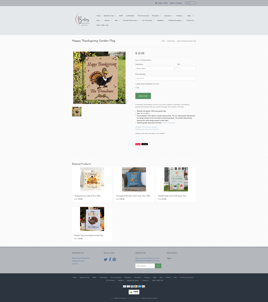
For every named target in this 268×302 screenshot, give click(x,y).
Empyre (144, 298)
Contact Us (190, 20)
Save (138, 144)
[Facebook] (110, 259)
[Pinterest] (114, 259)
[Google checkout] (128, 286)
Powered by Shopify (152, 298)
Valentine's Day (109, 16)
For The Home (147, 20)
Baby (189, 16)
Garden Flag (170, 41)
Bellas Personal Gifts (120, 298)
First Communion (143, 16)
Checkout (179, 3)
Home (98, 16)
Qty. (179, 64)
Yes (138, 88)
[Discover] (143, 286)
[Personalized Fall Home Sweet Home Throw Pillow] (134, 179)
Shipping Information (78, 261)
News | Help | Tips (102, 25)
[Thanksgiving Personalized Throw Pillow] (92, 179)
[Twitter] (106, 259)
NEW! (121, 16)
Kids (98, 20)
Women (107, 20)
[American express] (139, 286)
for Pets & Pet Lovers (130, 20)
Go (158, 266)
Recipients (155, 16)
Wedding (160, 20)
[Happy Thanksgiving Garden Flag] (76, 111)
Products (179, 16)
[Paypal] (124, 286)
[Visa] (132, 286)
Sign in (172, 3)
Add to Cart (143, 96)
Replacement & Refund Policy (81, 258)
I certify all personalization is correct (147, 84)
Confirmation (130, 16)
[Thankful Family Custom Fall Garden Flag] (176, 179)
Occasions (167, 16)
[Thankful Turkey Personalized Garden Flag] (92, 219)
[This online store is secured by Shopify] (134, 292)
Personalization (140, 74)
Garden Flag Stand (168, 123)
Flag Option (139, 64)
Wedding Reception (174, 20)
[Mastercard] (136, 286)
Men (116, 20)
